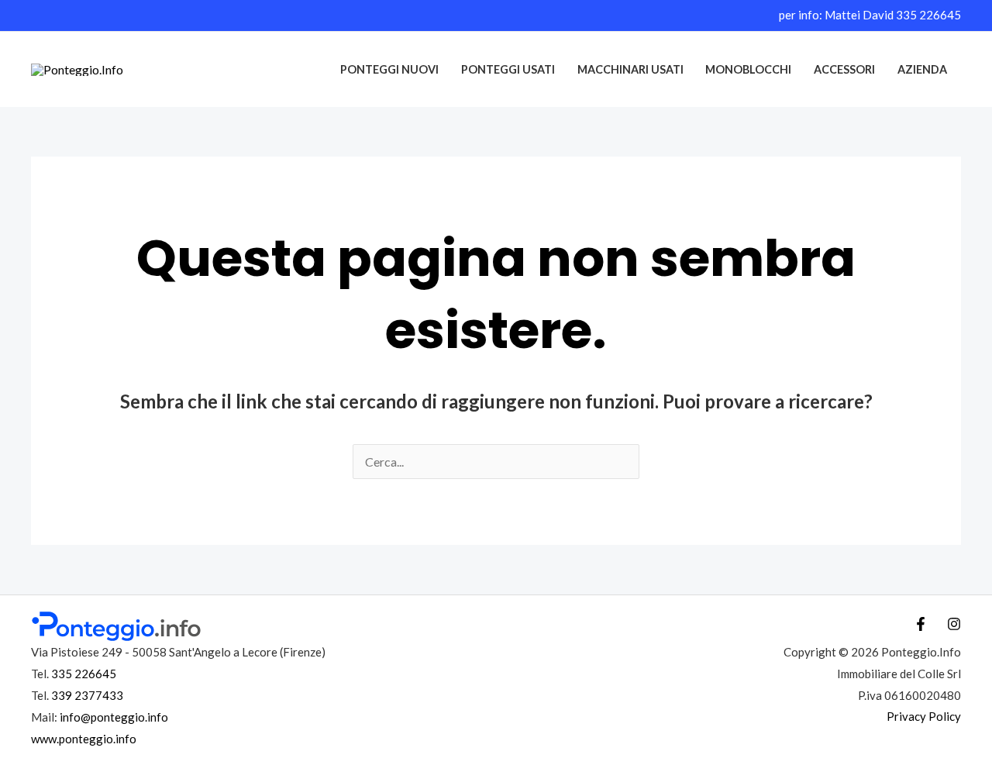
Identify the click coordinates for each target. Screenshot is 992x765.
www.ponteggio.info (83, 739)
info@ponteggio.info (114, 717)
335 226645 (928, 15)
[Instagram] (954, 624)
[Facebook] (921, 624)
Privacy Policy (924, 716)
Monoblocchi (748, 69)
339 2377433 (87, 695)
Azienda (922, 69)
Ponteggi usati (508, 69)
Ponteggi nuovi (389, 69)
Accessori (844, 69)
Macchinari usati (630, 69)
